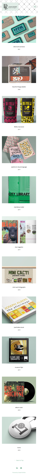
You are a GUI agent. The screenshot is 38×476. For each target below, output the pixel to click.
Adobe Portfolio (22, 472)
